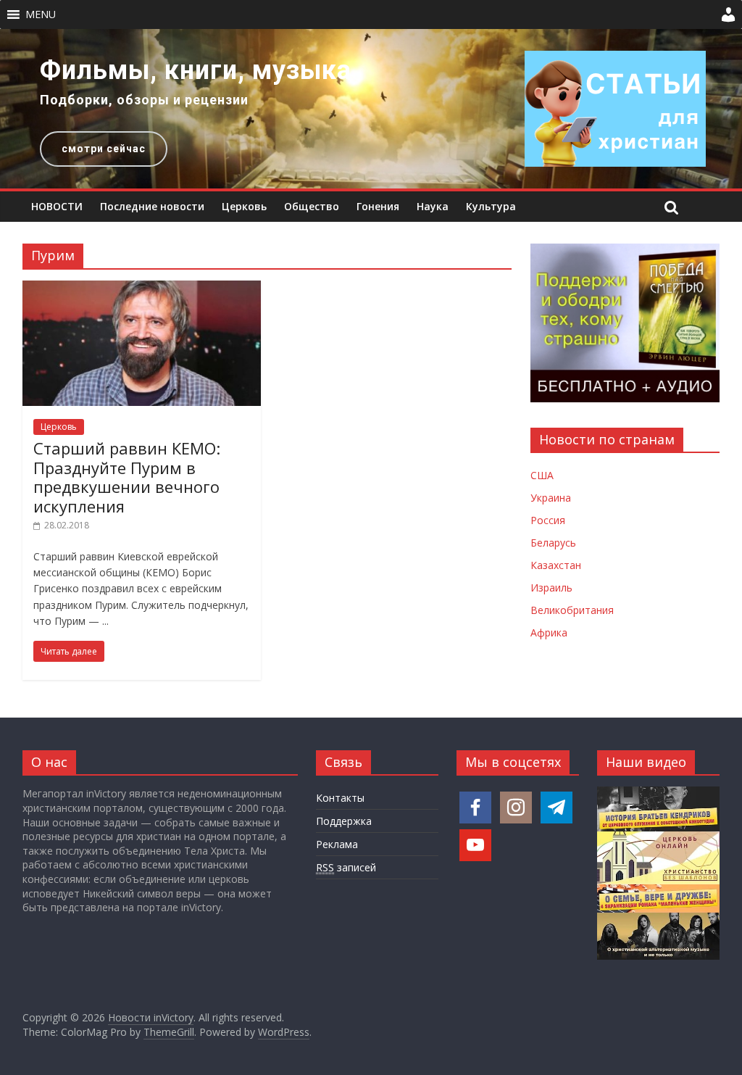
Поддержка (344, 821)
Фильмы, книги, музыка (195, 70)
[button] (40, 14)
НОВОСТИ (57, 206)
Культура (491, 206)
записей (346, 867)
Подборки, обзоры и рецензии (144, 99)
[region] (371, 108)
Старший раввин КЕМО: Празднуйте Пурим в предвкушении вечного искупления (126, 476)
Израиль (551, 587)
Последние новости (152, 206)
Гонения (378, 206)
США (542, 475)
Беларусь (553, 542)
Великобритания (572, 610)
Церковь (244, 206)
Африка (548, 632)
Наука (433, 206)
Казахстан (555, 565)
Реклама (337, 844)
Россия (547, 520)
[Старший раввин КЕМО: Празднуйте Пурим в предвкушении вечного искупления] (141, 289)
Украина (550, 498)
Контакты (340, 798)
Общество (311, 206)
